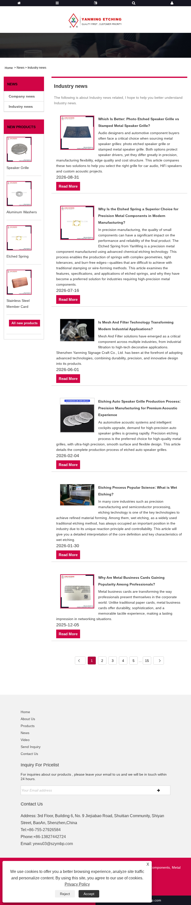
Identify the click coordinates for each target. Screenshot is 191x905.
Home (25, 712)
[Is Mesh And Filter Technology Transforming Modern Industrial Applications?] (77, 331)
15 (147, 661)
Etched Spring (17, 256)
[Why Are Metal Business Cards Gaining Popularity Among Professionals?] (77, 592)
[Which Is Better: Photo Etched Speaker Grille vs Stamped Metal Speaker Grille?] (77, 133)
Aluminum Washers (21, 212)
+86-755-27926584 (44, 830)
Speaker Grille (17, 168)
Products (28, 726)
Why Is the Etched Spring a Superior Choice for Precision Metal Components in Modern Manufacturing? (138, 215)
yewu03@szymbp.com (53, 844)
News (20, 67)
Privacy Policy (77, 884)
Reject (65, 894)
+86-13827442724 (49, 837)
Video (25, 740)
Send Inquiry (31, 747)
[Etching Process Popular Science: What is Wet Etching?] (77, 496)
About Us (28, 719)
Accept (89, 894)
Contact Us (29, 754)
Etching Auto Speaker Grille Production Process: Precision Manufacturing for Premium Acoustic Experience (139, 408)
